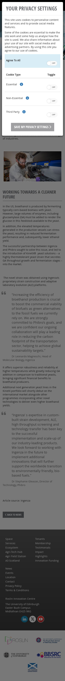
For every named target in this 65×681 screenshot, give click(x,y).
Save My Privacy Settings (31, 127)
